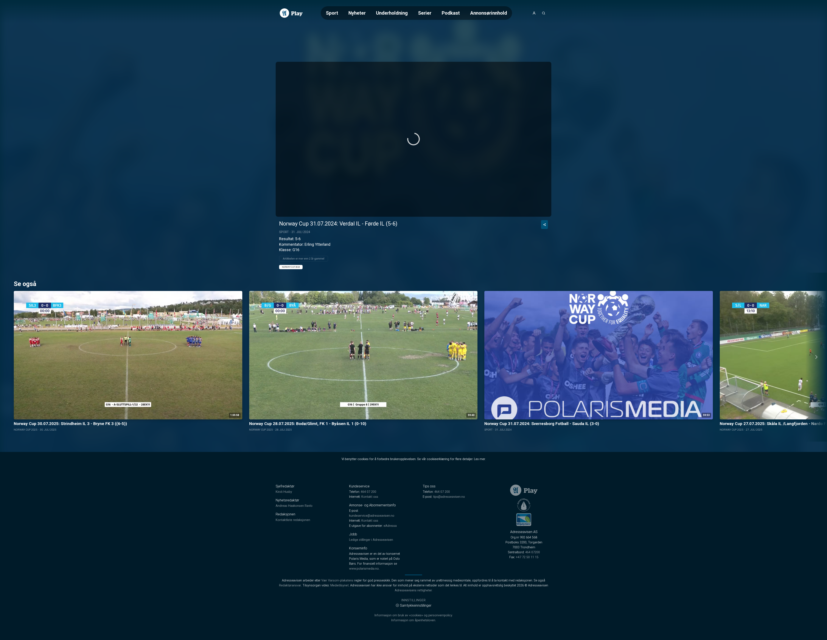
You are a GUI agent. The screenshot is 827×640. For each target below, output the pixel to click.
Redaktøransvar (290, 585)
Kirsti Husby (284, 492)
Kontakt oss (369, 497)
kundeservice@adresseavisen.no (371, 516)
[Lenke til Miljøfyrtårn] (524, 519)
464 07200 (532, 552)
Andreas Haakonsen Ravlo (294, 506)
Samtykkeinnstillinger (415, 605)
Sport (332, 13)
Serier (424, 13)
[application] (413, 139)
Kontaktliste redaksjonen (293, 520)
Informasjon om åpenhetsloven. (413, 620)
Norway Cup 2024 (291, 267)
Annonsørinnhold (488, 13)
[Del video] (544, 224)
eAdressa (390, 526)
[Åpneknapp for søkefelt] (543, 13)
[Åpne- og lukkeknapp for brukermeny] (534, 13)
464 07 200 (368, 492)
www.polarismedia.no (364, 568)
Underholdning (392, 13)
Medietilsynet (339, 585)
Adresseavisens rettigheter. (413, 590)
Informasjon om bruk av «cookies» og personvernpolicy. (413, 615)
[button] (413, 139)
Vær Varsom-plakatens (337, 580)
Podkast (451, 13)
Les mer (479, 459)
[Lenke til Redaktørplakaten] (523, 504)
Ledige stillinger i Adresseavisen (371, 540)
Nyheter (357, 13)
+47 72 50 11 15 (527, 557)
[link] (291, 13)
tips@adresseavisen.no (449, 497)
